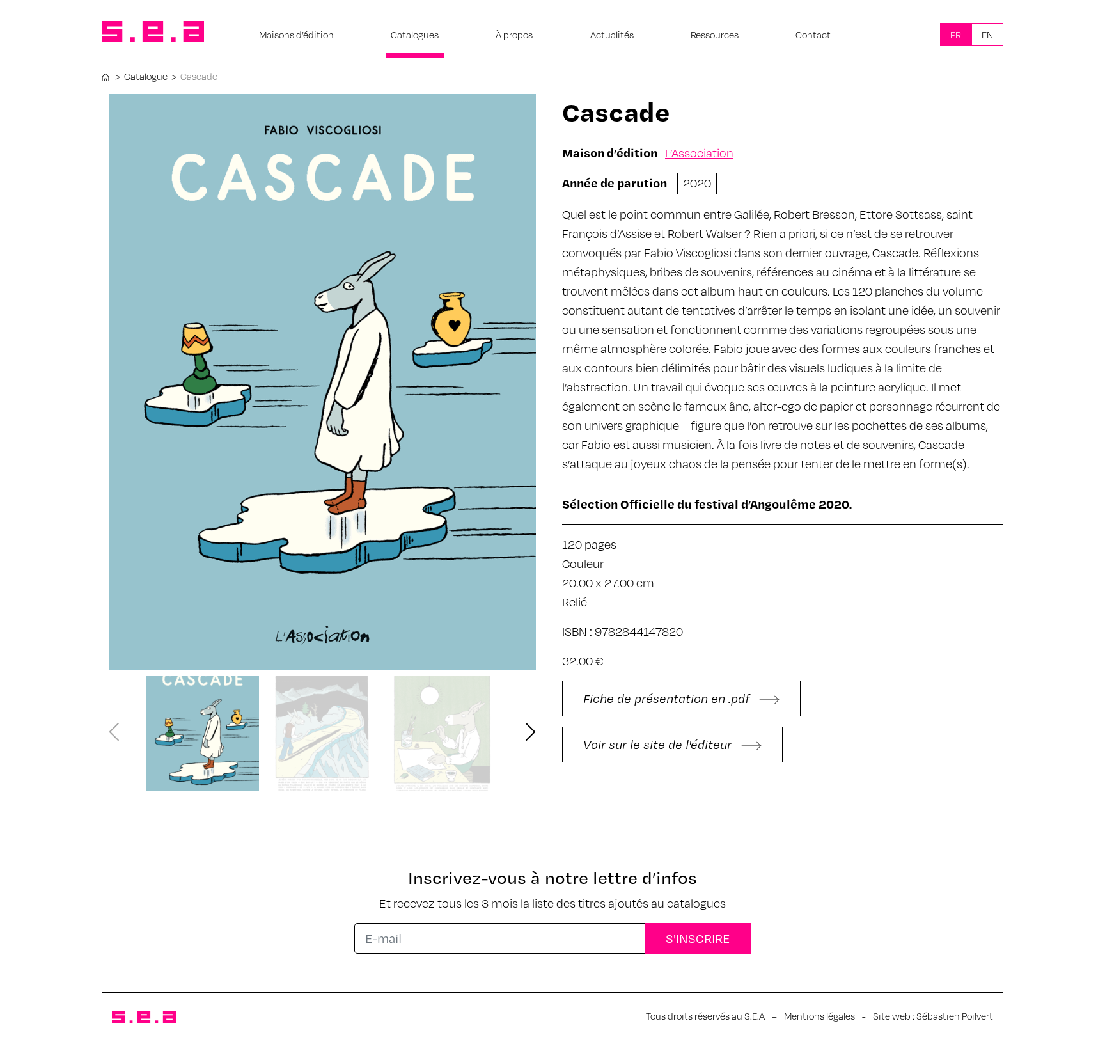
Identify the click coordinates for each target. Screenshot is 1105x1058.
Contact (813, 34)
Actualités (612, 34)
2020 (697, 183)
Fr (955, 34)
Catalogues (415, 34)
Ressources (715, 34)
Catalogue (146, 76)
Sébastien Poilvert (954, 1015)
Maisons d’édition (296, 34)
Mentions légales (819, 1015)
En (987, 34)
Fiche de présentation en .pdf (668, 698)
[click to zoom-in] (322, 382)
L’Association (699, 153)
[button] (531, 732)
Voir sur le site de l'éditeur (659, 744)
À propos (514, 34)
